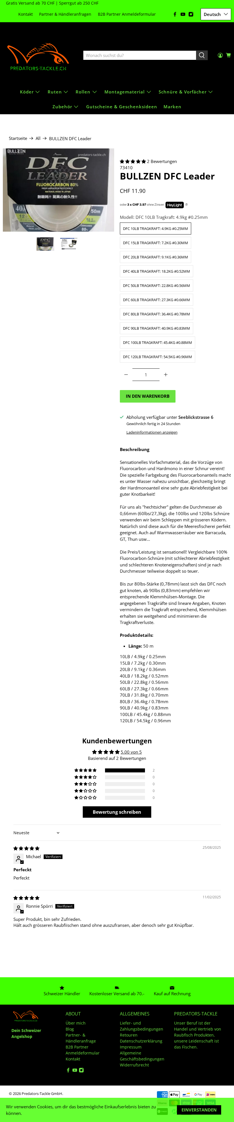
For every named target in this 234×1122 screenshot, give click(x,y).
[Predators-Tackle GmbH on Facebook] (174, 14)
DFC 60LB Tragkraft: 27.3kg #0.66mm (156, 299)
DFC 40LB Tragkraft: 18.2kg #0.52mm (156, 271)
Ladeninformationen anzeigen (151, 432)
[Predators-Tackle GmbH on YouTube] (182, 14)
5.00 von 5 (131, 752)
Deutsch (212, 14)
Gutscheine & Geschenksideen (121, 106)
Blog (70, 1029)
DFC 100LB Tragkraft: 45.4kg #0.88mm (157, 342)
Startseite (18, 138)
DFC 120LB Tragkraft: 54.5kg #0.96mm (157, 356)
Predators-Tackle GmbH (42, 1093)
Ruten (55, 92)
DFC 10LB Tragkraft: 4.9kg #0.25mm (155, 228)
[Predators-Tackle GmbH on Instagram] (190, 14)
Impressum (131, 1047)
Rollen (83, 92)
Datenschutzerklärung (141, 1041)
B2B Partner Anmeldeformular (127, 14)
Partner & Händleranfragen (65, 14)
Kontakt (25, 14)
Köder (27, 92)
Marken (172, 106)
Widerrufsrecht (134, 1065)
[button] (133, 161)
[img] (26, 848)
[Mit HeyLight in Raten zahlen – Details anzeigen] (186, 205)
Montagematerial (124, 92)
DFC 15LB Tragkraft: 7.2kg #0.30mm (155, 242)
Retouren (129, 1035)
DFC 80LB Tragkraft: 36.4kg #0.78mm (156, 314)
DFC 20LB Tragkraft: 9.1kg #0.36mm (155, 257)
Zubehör (62, 106)
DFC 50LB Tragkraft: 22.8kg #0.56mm (156, 285)
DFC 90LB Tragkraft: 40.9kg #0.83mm (156, 328)
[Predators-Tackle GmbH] (38, 55)
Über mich (76, 1023)
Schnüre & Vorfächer (183, 92)
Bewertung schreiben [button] (117, 812)
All (38, 138)
